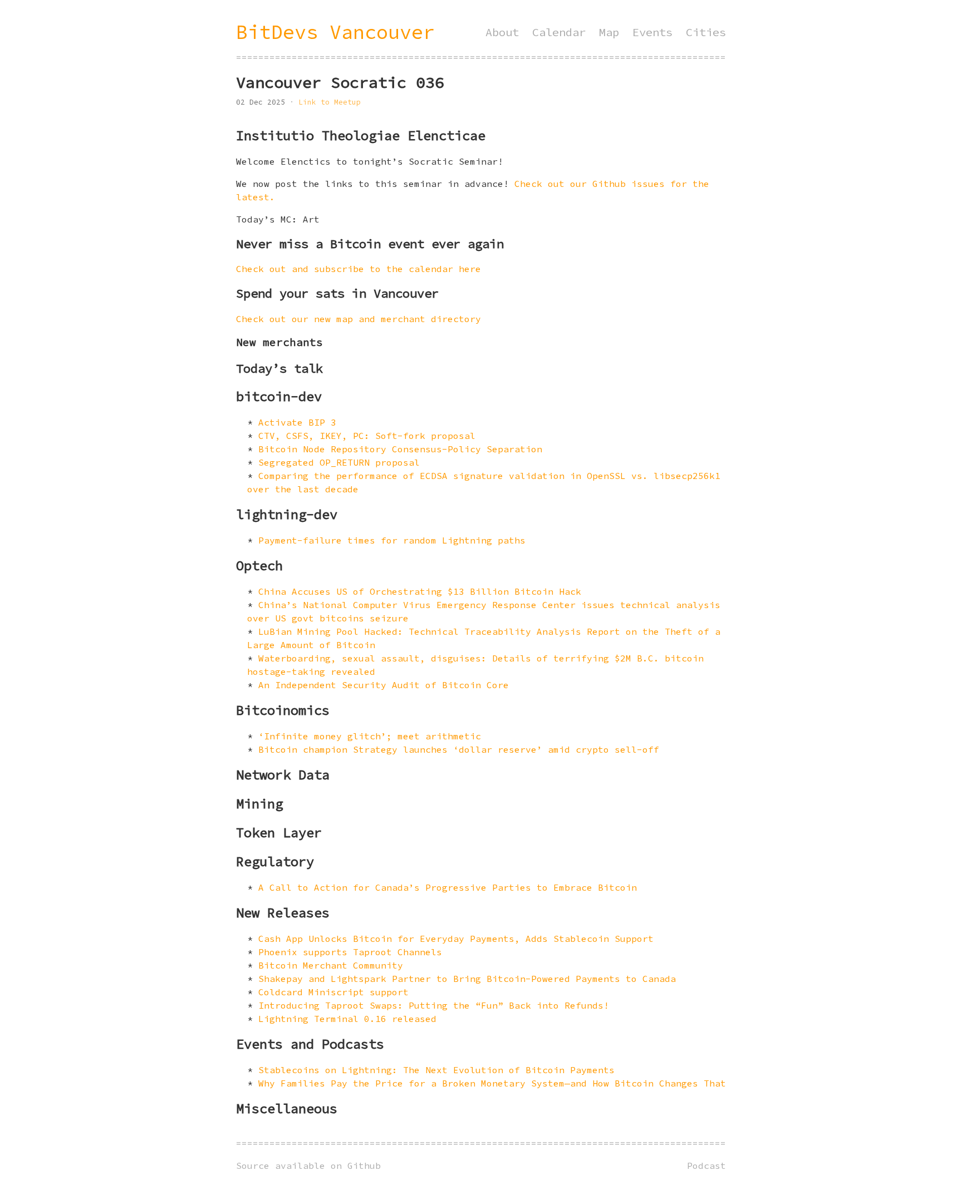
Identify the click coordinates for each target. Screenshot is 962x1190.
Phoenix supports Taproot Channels (350, 951)
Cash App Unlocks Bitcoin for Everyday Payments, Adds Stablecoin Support (456, 938)
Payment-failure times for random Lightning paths (392, 540)
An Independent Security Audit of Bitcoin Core (383, 684)
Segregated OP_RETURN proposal (339, 462)
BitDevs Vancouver (335, 32)
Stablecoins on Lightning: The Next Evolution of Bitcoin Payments (436, 1069)
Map (609, 32)
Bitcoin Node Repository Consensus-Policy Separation (400, 449)
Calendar (559, 32)
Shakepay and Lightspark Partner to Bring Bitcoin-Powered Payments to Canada (467, 978)
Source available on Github (308, 1165)
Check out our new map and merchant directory (358, 318)
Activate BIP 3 (297, 422)
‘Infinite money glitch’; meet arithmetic (369, 736)
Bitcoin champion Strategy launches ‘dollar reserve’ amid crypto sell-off (458, 749)
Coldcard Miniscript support (333, 992)
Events (652, 32)
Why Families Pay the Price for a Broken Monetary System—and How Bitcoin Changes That (492, 1083)
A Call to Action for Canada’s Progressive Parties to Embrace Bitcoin (447, 887)
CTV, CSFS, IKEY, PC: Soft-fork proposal (366, 435)
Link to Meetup (329, 101)
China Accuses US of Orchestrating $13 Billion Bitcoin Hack (419, 591)
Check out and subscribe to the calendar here (358, 268)
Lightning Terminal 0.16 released (347, 1018)
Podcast (706, 1165)
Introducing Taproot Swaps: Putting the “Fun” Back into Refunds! (433, 1005)
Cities (706, 32)
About (502, 32)
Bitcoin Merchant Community (330, 965)
